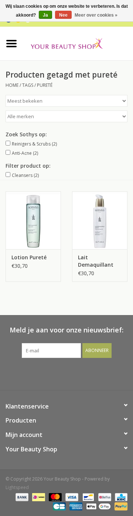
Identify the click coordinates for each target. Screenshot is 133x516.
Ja (45, 15)
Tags (27, 85)
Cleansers (25, 175)
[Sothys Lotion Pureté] (33, 220)
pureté (44, 85)
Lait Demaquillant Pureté (95, 261)
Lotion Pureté (29, 257)
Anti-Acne (25, 153)
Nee (63, 15)
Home (12, 85)
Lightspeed (17, 487)
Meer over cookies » (96, 15)
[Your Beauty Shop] (78, 42)
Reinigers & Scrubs (34, 144)
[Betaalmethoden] (21, 496)
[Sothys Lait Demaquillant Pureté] (99, 220)
